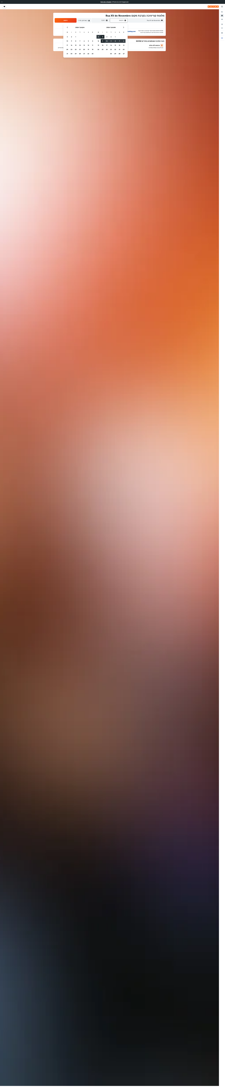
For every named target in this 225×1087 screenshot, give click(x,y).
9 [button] (71, 41)
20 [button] (124, 49)
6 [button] (123, 41)
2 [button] (71, 37)
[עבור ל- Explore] (222, 24)
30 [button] (111, 54)
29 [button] (115, 54)
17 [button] (106, 45)
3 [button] (106, 37)
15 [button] (115, 45)
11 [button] (102, 41)
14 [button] (119, 45)
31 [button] (67, 54)
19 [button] (98, 45)
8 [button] (115, 41)
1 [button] (75, 37)
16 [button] (111, 45)
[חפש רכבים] (222, 19)
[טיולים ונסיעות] (222, 33)
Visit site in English (105, 2)
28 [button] (119, 54)
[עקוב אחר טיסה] (222, 28)
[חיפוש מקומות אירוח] (222, 15)
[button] (2, 2)
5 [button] (98, 37)
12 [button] (98, 41)
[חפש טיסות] (222, 12)
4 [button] (102, 37)
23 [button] (111, 49)
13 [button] (123, 45)
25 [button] (102, 49)
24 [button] (107, 49)
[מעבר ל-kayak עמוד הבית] (213, 7)
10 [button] (107, 41)
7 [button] (119, 41)
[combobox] (144, 20)
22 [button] (115, 49)
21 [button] (119, 49)
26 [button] (98, 49)
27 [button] (123, 54)
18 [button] (102, 45)
